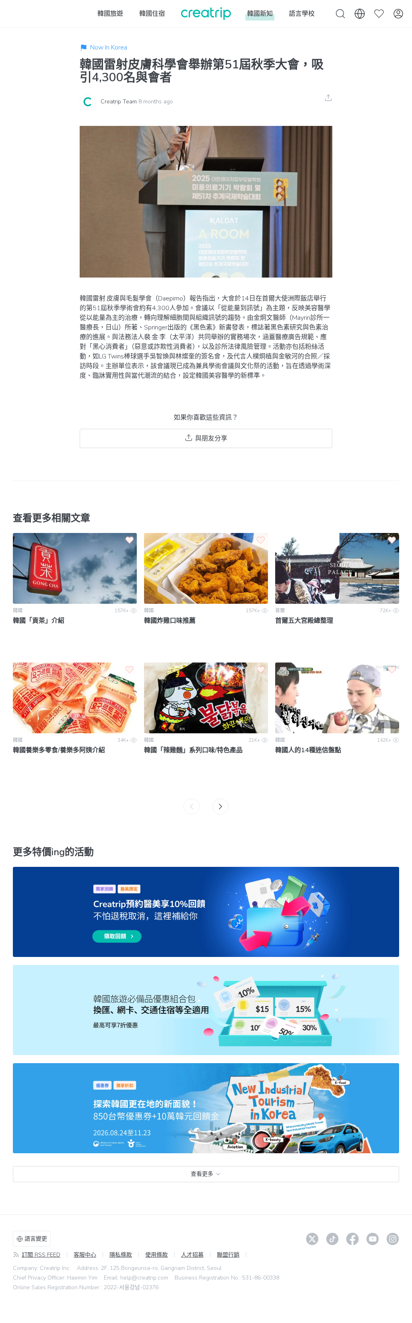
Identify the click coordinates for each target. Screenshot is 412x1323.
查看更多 (202, 1174)
